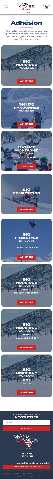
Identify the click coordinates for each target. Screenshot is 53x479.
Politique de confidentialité (27, 476)
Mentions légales (43, 474)
